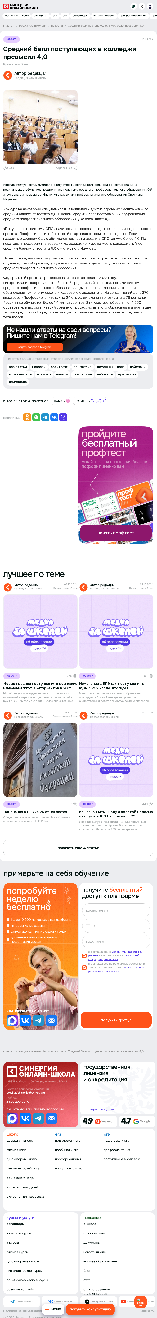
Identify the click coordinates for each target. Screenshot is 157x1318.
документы (91, 1242)
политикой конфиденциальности (114, 957)
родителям (59, 367)
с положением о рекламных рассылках (116, 969)
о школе (89, 1224)
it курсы (13, 1242)
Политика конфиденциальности (27, 1311)
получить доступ (116, 1020)
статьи (88, 1280)
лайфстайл (83, 367)
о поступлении (94, 1233)
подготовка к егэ (67, 1140)
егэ (55, 15)
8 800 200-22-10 (18, 1102)
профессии (127, 374)
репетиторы (80, 15)
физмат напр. (17, 1150)
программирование (133, 15)
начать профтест (115, 533)
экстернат (40, 15)
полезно (59, 401)
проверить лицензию (99, 1109)
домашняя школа (17, 15)
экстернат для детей (22, 1187)
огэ (65, 15)
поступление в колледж (122, 1159)
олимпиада (18, 382)
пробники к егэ (66, 1150)
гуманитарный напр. (22, 1159)
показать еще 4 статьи (78, 847)
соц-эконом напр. (20, 1178)
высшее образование (100, 1261)
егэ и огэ (44, 374)
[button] (89, 926)
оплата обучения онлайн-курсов (96, 1291)
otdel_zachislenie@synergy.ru (26, 1092)
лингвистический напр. (24, 1168)
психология (82, 374)
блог (87, 1271)
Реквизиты (147, 1311)
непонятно (83, 401)
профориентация (68, 1159)
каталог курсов (103, 15)
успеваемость (20, 374)
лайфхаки (138, 367)
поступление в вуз (69, 1168)
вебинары (105, 374)
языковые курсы (19, 1233)
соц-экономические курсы (27, 1280)
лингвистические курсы (24, 1271)
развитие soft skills (20, 1289)
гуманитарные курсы (23, 1261)
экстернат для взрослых (25, 1196)
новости (11, 39)
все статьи (18, 367)
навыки (62, 374)
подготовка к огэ (116, 1140)
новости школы (94, 1252)
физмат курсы (18, 1252)
